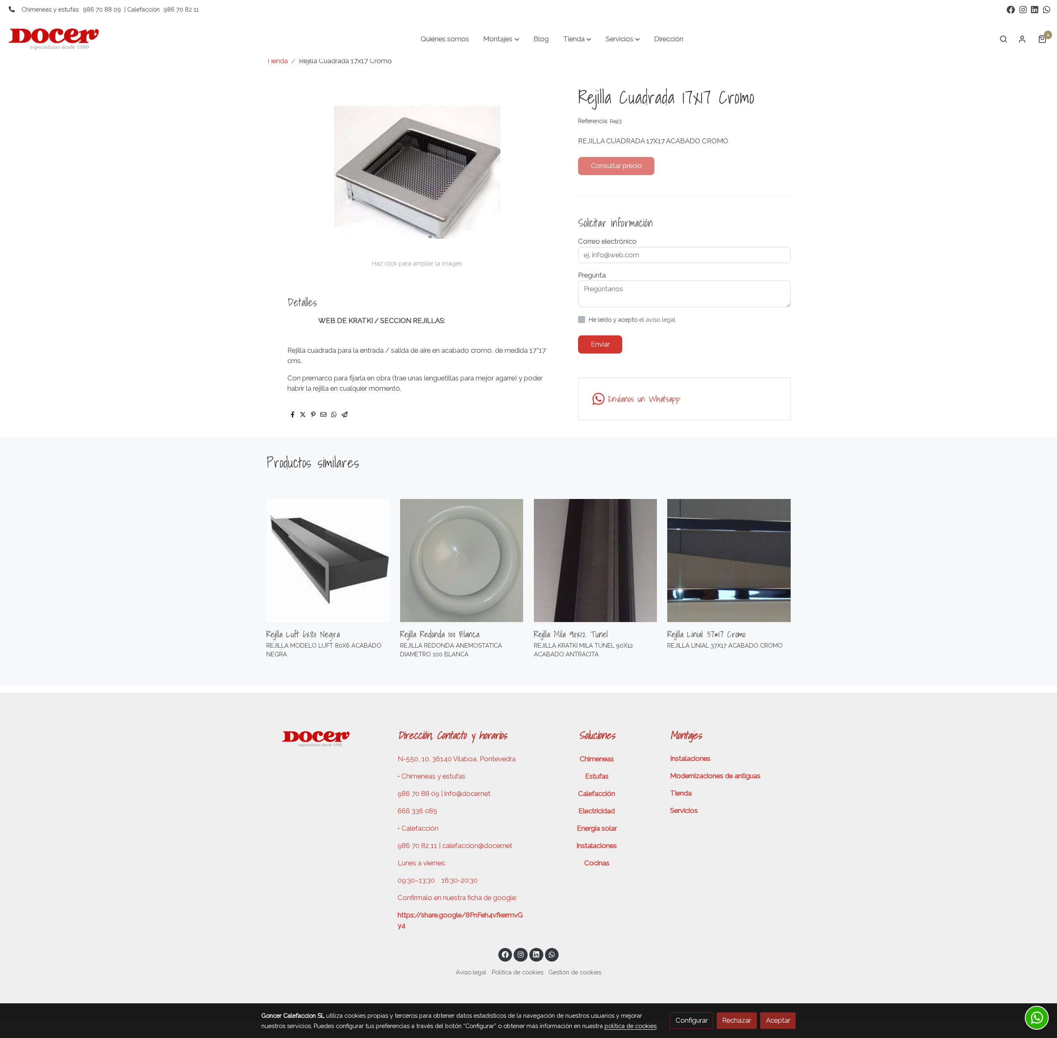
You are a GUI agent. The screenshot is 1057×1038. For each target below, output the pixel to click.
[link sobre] (324, 737)
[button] (501, 39)
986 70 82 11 (181, 9)
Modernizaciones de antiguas (715, 776)
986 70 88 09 (102, 9)
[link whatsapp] (1046, 9)
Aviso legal (471, 972)
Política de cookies (517, 972)
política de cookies (630, 1025)
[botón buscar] (1003, 39)
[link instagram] (1023, 9)
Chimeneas (597, 759)
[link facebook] (1011, 9)
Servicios (684, 810)
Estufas (597, 776)
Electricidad (596, 811)
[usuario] (1022, 39)
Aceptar (778, 1020)
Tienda (277, 61)
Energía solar (597, 828)
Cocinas (596, 863)
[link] (58, 38)
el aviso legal (657, 319)
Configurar (691, 1020)
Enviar (600, 344)
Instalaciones (596, 845)
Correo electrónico (607, 241)
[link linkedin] (1034, 9)
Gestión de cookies (574, 972)
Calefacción (596, 793)
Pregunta (592, 275)
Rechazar (736, 1020)
